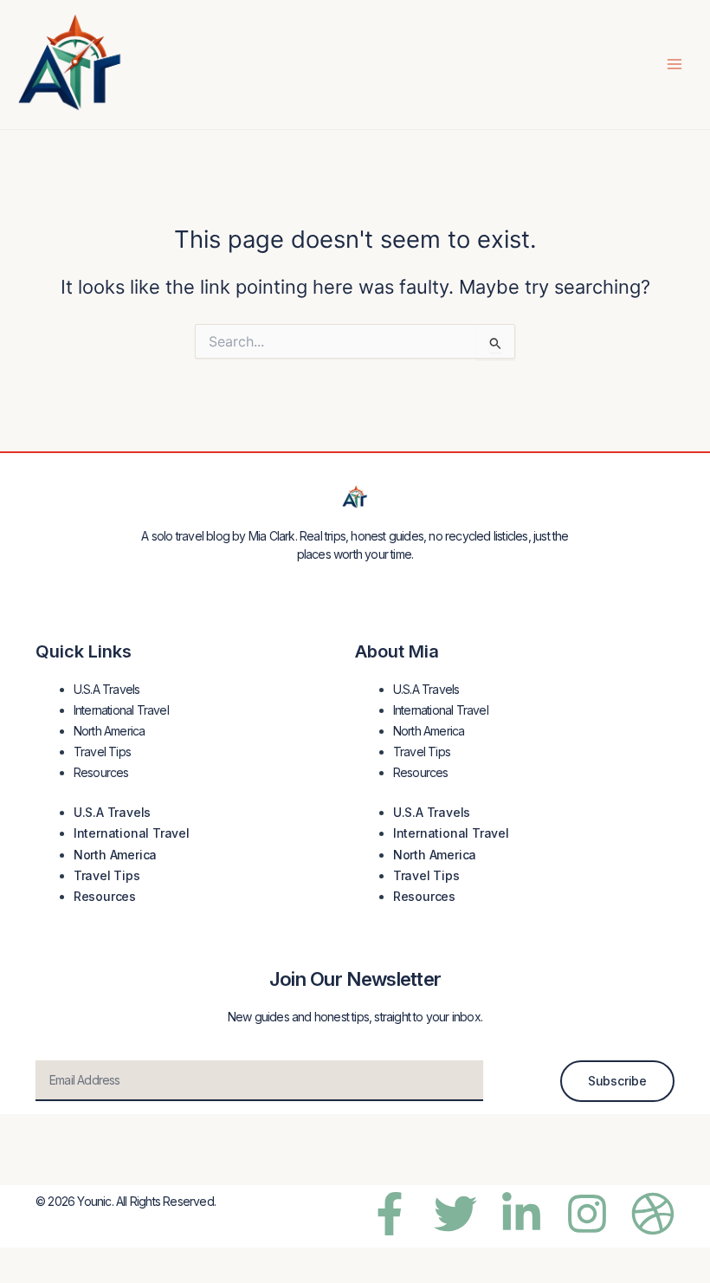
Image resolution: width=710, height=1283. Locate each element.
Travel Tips (102, 751)
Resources (101, 772)
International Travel (121, 710)
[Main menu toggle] (674, 64)
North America (109, 730)
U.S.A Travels (107, 689)
